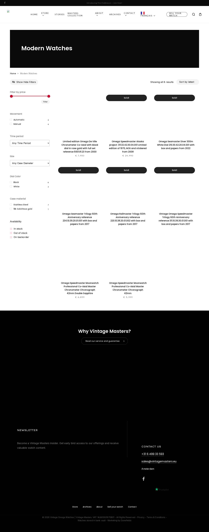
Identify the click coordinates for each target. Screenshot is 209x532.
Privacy (140, 517)
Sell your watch (115, 506)
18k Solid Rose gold (23, 208)
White (16, 186)
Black (16, 182)
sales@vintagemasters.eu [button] (158, 461)
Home (13, 73)
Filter (45, 102)
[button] (104, 341)
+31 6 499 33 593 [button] (152, 454)
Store (75, 506)
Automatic (19, 119)
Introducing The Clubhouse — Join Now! (104, 3)
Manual (17, 124)
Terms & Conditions (156, 517)
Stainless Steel (21, 204)
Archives (87, 506)
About (99, 506)
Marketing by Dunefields (119, 520)
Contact (132, 506)
